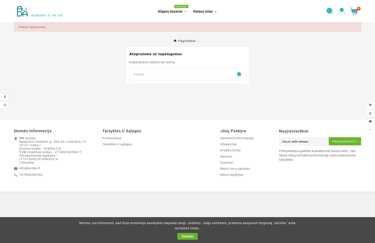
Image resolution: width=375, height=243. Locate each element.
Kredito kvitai (230, 150)
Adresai (226, 156)
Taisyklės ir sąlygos (117, 144)
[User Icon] (341, 11)
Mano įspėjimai (231, 174)
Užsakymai (228, 144)
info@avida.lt (29, 168)
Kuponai (226, 162)
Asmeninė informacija (237, 138)
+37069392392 (31, 174)
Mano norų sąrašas (235, 168)
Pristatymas (111, 138)
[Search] (239, 74)
